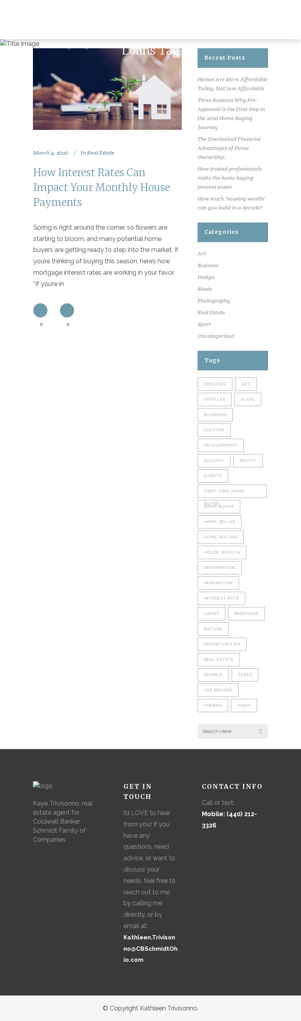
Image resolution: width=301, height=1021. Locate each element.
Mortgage (246, 613)
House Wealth (222, 552)
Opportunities (222, 644)
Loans (211, 613)
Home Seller (219, 522)
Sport (204, 324)
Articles (214, 399)
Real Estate (100, 152)
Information (220, 567)
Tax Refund (218, 690)
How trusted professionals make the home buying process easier (230, 177)
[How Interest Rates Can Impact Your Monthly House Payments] (107, 89)
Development (221, 445)
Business (208, 265)
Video (244, 705)
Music (205, 288)
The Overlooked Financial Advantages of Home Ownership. (229, 147)
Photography (214, 300)
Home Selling (221, 537)
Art (202, 253)
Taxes (245, 675)
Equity (248, 460)
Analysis (215, 384)
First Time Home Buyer (224, 493)
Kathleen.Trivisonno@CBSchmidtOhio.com (150, 949)
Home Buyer (219, 506)
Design (206, 277)
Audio (248, 399)
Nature (213, 629)
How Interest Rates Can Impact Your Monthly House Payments (101, 187)
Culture (214, 430)
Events (213, 476)
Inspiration (218, 583)
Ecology (214, 460)
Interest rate (221, 598)
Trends (213, 705)
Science (213, 675)
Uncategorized (216, 335)
